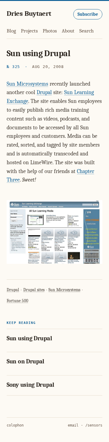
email (73, 425)
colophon (15, 425)
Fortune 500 (17, 300)
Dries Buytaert (29, 13)
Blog (11, 31)
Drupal (44, 92)
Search (86, 31)
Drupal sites (34, 289)
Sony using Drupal (30, 384)
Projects (29, 31)
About (68, 31)
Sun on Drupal (25, 361)
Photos (50, 31)
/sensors (93, 425)
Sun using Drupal (29, 338)
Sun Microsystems (27, 84)
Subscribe (88, 14)
